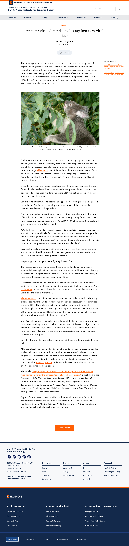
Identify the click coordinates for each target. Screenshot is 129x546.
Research (27, 18)
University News (13, 521)
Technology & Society (112, 471)
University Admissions (15, 511)
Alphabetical (67, 468)
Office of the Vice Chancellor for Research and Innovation (27, 7)
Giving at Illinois (52, 516)
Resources (62, 18)
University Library (91, 525)
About (11, 18)
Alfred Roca (42, 170)
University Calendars (54, 521)
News (63, 25)
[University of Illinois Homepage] (14, 496)
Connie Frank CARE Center (95, 521)
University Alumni (52, 511)
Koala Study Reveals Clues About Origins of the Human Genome (114, 66)
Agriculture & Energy (111, 475)
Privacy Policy (30, 539)
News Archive (64, 428)
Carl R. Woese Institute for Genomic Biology (31, 10)
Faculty (44, 18)
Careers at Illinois (13, 516)
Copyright (46, 539)
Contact (97, 18)
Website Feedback (63, 539)
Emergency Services (92, 511)
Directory (114, 18)
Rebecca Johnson (44, 362)
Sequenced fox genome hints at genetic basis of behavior (114, 74)
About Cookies (12, 539)
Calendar (86, 471)
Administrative (68, 475)
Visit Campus (12, 525)
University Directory (53, 525)
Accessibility (81, 539)
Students (45, 475)
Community (46, 479)
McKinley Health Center (94, 516)
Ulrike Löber (26, 289)
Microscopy (87, 475)
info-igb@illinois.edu (19, 471)
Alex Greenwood (28, 298)
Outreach (80, 18)
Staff (44, 471)
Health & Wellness (110, 468)
